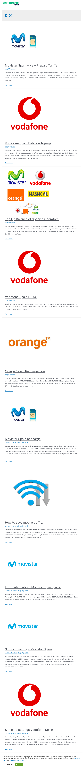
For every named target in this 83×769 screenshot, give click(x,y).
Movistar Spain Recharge (22, 439)
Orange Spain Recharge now (25, 371)
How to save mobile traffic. (24, 522)
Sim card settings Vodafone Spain (29, 730)
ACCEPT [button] (18, 764)
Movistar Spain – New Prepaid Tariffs (31, 65)
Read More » (9, 85)
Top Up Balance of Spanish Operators (32, 219)
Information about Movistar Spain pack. (33, 587)
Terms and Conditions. (17, 760)
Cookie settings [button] (8, 764)
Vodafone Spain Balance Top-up (28, 143)
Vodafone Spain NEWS (21, 297)
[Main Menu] (78, 3)
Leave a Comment (11, 442)
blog (6, 69)
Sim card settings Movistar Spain (28, 649)
